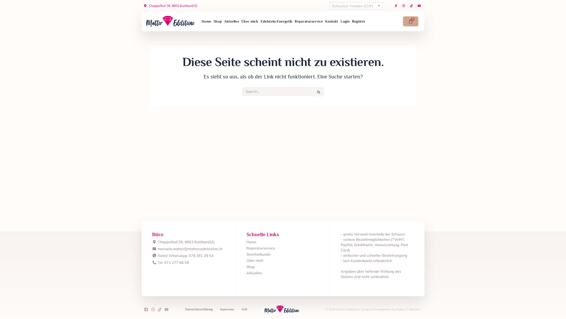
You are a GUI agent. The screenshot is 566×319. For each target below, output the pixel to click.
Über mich (249, 21)
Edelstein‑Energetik (277, 21)
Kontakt (331, 21)
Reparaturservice (309, 21)
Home (206, 21)
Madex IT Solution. (408, 309)
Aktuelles (231, 21)
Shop (218, 21)
